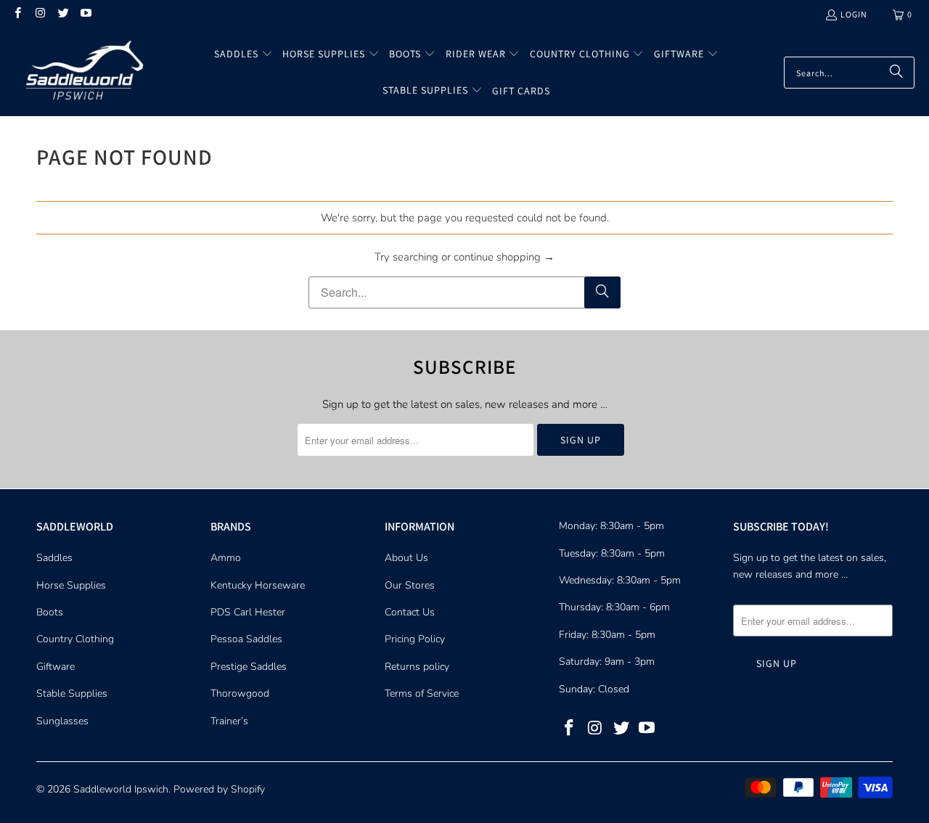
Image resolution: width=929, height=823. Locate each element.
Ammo (225, 558)
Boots (49, 612)
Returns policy (417, 666)
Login (853, 14)
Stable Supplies (71, 693)
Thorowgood (239, 693)
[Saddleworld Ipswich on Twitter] (63, 14)
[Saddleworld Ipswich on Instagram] (39, 14)
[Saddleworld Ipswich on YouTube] (85, 14)
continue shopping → (504, 257)
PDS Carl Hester (247, 612)
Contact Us (410, 612)
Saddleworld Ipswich (120, 789)
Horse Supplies (71, 585)
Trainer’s (229, 721)
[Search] (896, 73)
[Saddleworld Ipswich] (82, 72)
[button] (243, 54)
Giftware (55, 666)
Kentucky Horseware (257, 585)
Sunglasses (62, 721)
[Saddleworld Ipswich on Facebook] (17, 14)
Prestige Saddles (248, 666)
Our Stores (410, 585)
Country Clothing (75, 639)
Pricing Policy (415, 639)
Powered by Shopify (219, 789)
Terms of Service (422, 693)
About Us (406, 558)
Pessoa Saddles (246, 639)
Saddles (54, 558)
